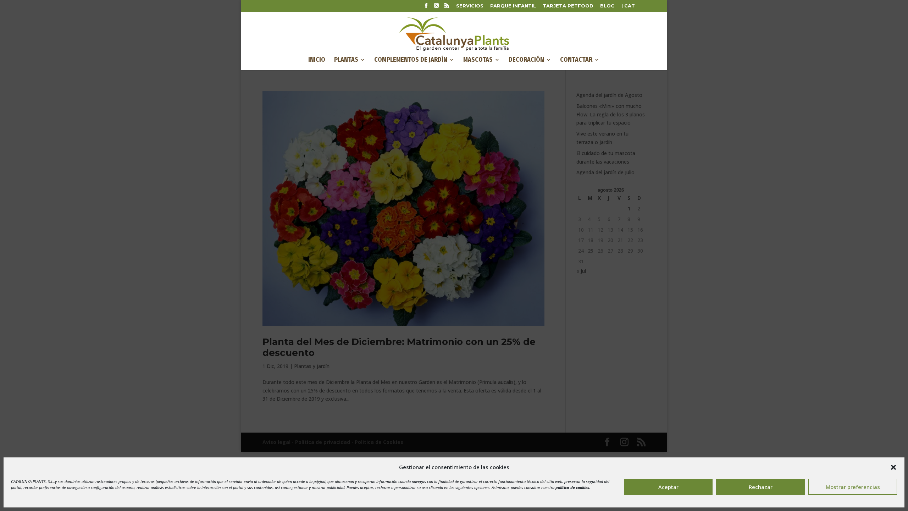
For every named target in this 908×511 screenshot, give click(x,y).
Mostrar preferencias (853, 486)
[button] (893, 467)
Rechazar (761, 486)
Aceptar (668, 486)
